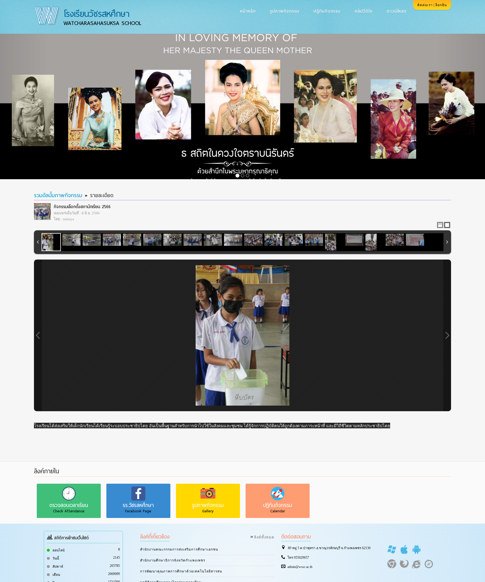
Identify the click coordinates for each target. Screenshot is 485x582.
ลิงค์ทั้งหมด (264, 537)
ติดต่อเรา (425, 5)
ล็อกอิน (441, 5)
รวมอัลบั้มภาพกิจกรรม (58, 195)
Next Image (447, 335)
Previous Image (38, 335)
